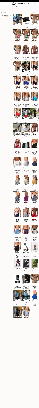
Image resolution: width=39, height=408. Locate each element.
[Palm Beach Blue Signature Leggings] (17, 230)
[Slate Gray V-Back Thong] (34, 279)
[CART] (37, 3)
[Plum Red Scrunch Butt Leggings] (26, 197)
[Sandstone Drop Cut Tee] (17, 129)
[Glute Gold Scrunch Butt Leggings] (34, 180)
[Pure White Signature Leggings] (34, 230)
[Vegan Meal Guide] (34, 264)
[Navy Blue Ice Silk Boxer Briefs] (17, 82)
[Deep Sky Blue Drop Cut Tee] (26, 295)
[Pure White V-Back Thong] (34, 19)
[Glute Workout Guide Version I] (34, 247)
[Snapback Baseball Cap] (26, 129)
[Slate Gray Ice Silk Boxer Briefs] (17, 97)
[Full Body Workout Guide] (26, 264)
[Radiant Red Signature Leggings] (34, 214)
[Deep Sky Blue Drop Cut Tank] (17, 295)
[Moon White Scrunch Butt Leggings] (26, 162)
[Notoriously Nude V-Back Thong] (34, 35)
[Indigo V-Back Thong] (26, 50)
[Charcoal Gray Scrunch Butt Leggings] (17, 197)
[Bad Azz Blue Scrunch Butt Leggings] (34, 295)
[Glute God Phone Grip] (17, 19)
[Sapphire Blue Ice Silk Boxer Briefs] (26, 82)
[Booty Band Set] (26, 144)
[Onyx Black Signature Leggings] (17, 247)
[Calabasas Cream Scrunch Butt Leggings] (26, 180)
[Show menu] (2, 3)
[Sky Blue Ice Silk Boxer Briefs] (34, 97)
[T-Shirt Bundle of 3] (26, 247)
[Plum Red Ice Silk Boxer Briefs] (34, 82)
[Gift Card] (26, 19)
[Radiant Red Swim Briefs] (17, 144)
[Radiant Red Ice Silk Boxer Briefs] (17, 113)
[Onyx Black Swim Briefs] (34, 129)
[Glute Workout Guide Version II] (17, 264)
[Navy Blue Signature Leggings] (17, 214)
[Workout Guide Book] (26, 279)
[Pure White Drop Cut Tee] (26, 113)
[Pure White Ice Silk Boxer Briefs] (26, 97)
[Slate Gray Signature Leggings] (34, 197)
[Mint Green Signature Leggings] (26, 214)
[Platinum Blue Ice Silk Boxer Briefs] (26, 312)
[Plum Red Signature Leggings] (26, 230)
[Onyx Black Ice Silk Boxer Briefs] (34, 66)
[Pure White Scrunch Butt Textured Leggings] (17, 162)
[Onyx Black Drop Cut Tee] (34, 113)
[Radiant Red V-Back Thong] (34, 50)
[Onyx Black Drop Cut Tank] (17, 312)
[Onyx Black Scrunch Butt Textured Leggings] (34, 144)
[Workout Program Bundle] (17, 279)
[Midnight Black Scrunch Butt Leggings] (34, 162)
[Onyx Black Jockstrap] (26, 66)
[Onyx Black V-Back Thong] (17, 66)
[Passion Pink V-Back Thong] (17, 35)
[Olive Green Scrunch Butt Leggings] (17, 180)
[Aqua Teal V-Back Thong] (26, 35)
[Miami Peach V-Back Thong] (17, 50)
